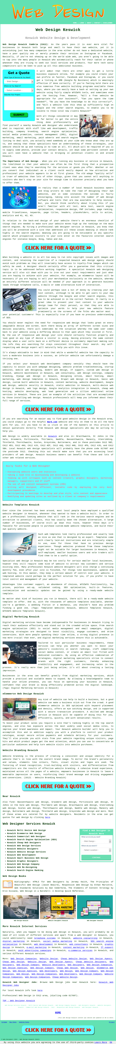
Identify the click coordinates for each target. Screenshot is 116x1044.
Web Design (9, 436)
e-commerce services (80, 950)
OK (111, 1042)
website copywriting (85, 938)
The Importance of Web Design (20, 161)
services (8, 394)
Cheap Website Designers (91, 962)
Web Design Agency (101, 959)
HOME (75, 23)
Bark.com (52, 422)
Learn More (100, 1042)
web (43, 364)
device (56, 332)
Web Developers (48, 971)
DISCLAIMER (107, 23)
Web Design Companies (24, 959)
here (47, 817)
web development (43, 944)
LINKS (82, 23)
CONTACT (97, 23)
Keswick (52, 436)
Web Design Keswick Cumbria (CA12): (26, 44)
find (11, 802)
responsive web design (65, 323)
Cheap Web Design (13, 962)
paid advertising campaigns (34, 950)
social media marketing (57, 941)
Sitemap (4, 1022)
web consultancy (78, 944)
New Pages (13, 1022)
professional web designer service (59, 227)
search (6, 236)
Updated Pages (24, 1022)
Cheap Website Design (74, 959)
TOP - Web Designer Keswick (19, 1001)
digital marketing (14, 941)
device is (67, 341)
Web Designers (76, 965)
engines (34, 233)
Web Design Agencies (15, 968)
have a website (31, 153)
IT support (107, 947)
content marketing (73, 947)
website (92, 47)
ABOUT (89, 23)
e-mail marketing (37, 947)
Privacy (112, 1022)
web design (26, 455)
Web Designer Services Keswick (29, 824)
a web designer (83, 935)
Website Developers (53, 965)
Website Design (49, 959)
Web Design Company (28, 965)
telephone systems (45, 938)
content (109, 338)
